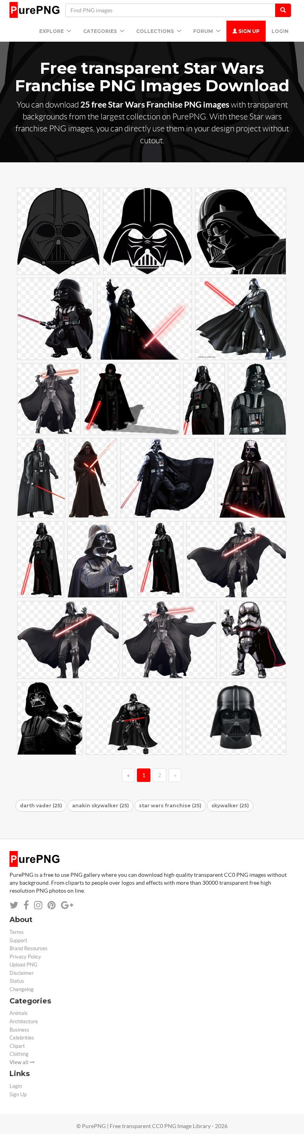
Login (280, 31)
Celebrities (22, 1038)
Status (17, 981)
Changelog (22, 989)
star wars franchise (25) (170, 806)
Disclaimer (22, 973)
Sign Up (248, 31)
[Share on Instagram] (38, 905)
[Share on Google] (67, 905)
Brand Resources (29, 948)
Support (18, 940)
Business (19, 1030)
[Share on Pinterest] (52, 905)
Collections (155, 31)
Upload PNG (24, 965)
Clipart (17, 1046)
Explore (52, 31)
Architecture (24, 1021)
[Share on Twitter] (14, 905)
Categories (100, 31)
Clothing (19, 1054)
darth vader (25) (41, 806)
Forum (203, 31)
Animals (19, 1013)
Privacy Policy (25, 957)
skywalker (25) (230, 806)
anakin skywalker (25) (100, 806)
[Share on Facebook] (26, 905)
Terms (17, 932)
